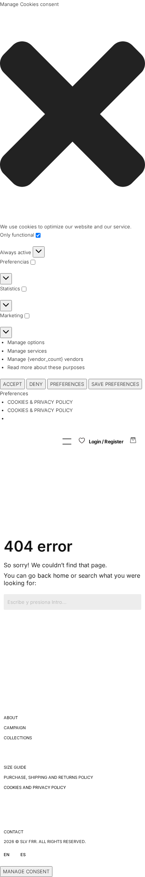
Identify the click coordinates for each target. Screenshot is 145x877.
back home (53, 575)
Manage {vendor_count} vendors (45, 359)
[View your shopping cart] (133, 440)
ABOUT (11, 717)
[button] (72, 115)
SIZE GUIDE (15, 767)
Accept (12, 384)
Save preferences (115, 384)
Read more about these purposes (46, 367)
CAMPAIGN (15, 727)
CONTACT (13, 831)
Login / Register (106, 441)
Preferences (67, 384)
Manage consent (26, 871)
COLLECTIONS (18, 737)
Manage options (26, 342)
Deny (36, 384)
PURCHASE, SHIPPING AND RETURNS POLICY (48, 777)
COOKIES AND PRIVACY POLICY (35, 787)
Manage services (27, 351)
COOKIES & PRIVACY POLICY (40, 402)
